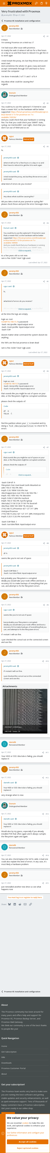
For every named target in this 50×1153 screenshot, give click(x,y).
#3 (48, 146)
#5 (48, 281)
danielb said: (9, 782)
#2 (48, 103)
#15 (47, 883)
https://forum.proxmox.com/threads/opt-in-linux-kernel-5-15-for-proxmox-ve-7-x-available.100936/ (25, 114)
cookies (25, 1123)
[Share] (44, 36)
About (4, 1073)
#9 (48, 605)
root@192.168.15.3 (9, 321)
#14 (47, 855)
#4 (48, 223)
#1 (48, 36)
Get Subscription (9, 1051)
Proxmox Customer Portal (13, 1068)
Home (4, 1046)
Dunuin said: (9, 228)
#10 (47, 661)
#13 (47, 814)
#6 (48, 371)
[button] (4, 3)
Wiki (3, 1057)
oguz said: (8, 286)
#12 (47, 777)
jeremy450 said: (10, 157)
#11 (47, 752)
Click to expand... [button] (25, 250)
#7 (48, 447)
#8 (48, 543)
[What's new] (46, 3)
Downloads (6, 1062)
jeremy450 (7, 15)
